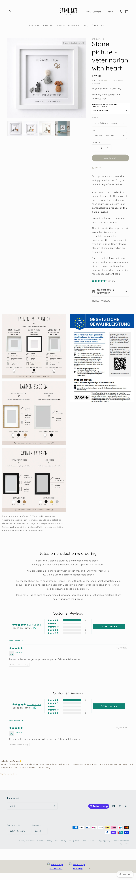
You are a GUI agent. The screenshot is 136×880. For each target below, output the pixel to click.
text (94, 130)
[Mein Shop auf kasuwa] (56, 866)
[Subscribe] (54, 806)
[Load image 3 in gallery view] (46, 128)
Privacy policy (74, 841)
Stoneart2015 (30, 841)
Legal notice (124, 843)
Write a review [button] (109, 626)
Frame (95, 117)
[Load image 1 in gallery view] (15, 128)
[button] (10, 12)
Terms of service (89, 841)
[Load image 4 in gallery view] (62, 128)
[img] (16, 648)
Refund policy (60, 841)
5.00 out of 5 (34, 624)
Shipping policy (104, 841)
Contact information (121, 841)
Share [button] (98, 167)
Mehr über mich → (8, 774)
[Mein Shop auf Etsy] (78, 866)
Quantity (96, 142)
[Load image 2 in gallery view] (31, 128)
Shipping (107, 80)
